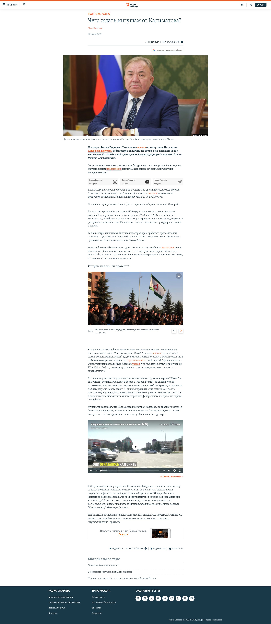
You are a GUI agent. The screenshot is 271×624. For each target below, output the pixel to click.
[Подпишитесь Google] (138, 598)
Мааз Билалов (95, 28)
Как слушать (98, 597)
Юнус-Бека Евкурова (100, 151)
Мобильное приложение (61, 597)
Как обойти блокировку (104, 602)
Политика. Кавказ (99, 14)
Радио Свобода (100, 428)
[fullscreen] (180, 470)
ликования (167, 247)
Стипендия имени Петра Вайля (64, 602)
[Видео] (242, 5)
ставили (153, 193)
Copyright (96, 613)
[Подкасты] (185, 598)
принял (141, 147)
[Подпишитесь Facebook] (144, 598)
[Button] (152, 42)
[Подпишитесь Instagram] (171, 598)
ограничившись (136, 360)
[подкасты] (251, 5)
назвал (157, 353)
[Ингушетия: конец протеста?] (135, 298)
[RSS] (178, 598)
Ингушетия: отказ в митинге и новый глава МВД (119, 424)
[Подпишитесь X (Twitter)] (151, 598)
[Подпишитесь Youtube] (158, 598)
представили (114, 169)
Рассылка (96, 608)
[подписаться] (191, 598)
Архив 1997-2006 (57, 608)
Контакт (53, 613)
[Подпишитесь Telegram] (165, 598)
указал (136, 364)
